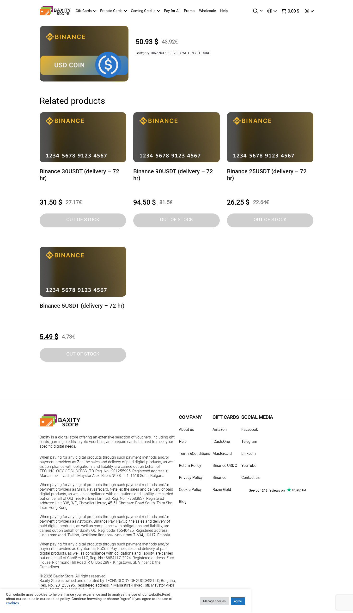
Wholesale (207, 11)
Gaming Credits (143, 11)
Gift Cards (84, 11)
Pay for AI (172, 11)
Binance (219, 477)
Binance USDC (225, 465)
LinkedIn (248, 453)
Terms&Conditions (194, 453)
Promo (189, 11)
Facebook (249, 429)
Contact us (250, 477)
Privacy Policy (191, 477)
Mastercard (222, 453)
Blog (183, 501)
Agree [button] (238, 601)
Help (224, 11)
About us (186, 429)
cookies (12, 603)
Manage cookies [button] (214, 601)
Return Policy (190, 465)
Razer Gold (222, 489)
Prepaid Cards (111, 11)
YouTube (248, 465)
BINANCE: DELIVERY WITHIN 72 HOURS (180, 53)
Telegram (249, 441)
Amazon (220, 429)
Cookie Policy (190, 489)
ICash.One (221, 441)
